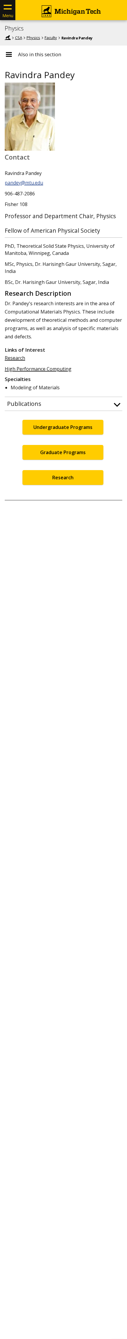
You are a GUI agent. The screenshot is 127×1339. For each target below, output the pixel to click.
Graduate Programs (63, 452)
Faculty (51, 37)
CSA (18, 37)
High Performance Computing (38, 369)
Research (15, 358)
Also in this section (39, 54)
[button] (63, 404)
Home (8, 38)
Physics (14, 28)
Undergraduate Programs (62, 427)
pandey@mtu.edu (24, 182)
